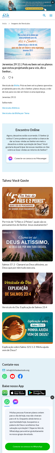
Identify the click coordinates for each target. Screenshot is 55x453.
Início (4, 23)
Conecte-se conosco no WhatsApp (27, 446)
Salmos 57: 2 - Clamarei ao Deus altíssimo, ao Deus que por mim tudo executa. (25, 266)
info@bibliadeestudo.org (17, 370)
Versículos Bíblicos (11, 108)
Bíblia (16, 85)
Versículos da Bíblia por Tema (15, 113)
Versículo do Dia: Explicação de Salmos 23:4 (24, 307)
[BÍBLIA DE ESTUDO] (14, 15)
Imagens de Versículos (20, 23)
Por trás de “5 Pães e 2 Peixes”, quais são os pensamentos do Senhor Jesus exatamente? (25, 223)
